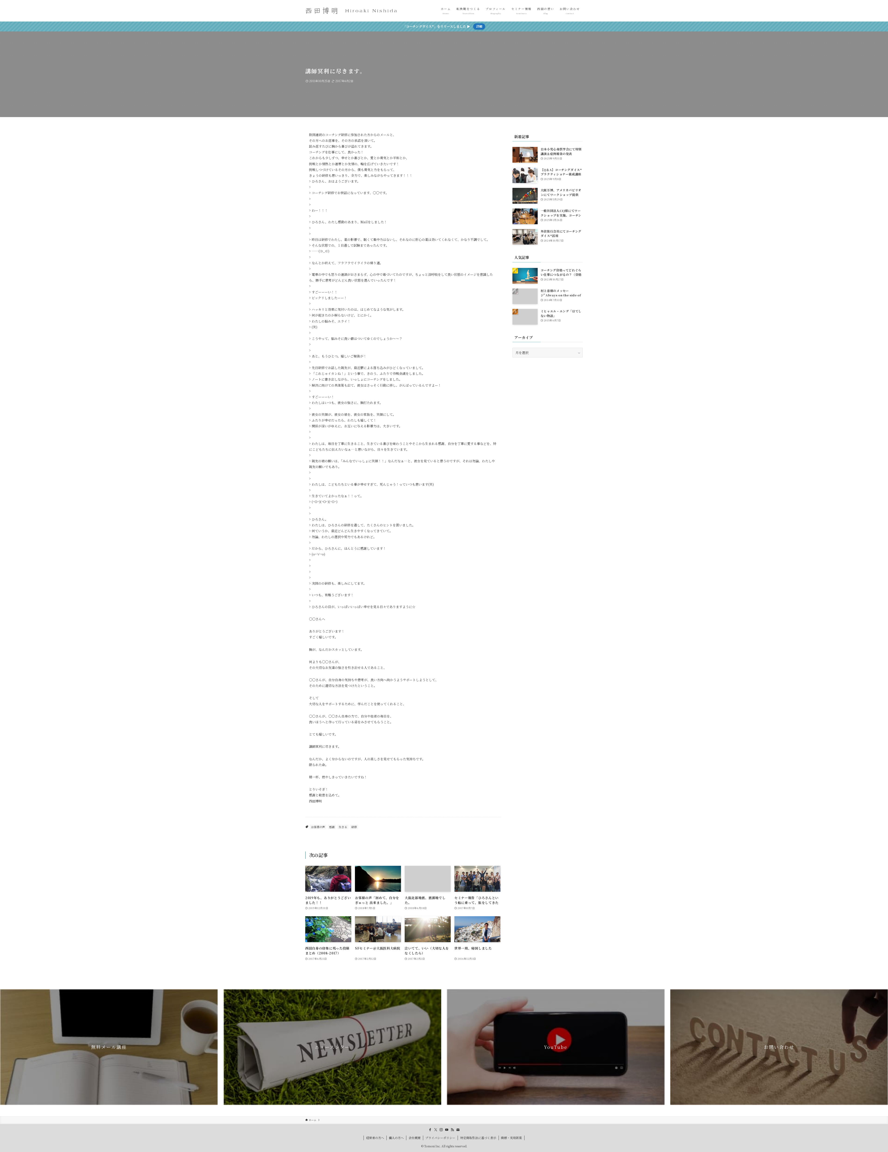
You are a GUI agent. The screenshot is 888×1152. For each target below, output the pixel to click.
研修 (354, 827)
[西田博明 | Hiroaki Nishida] (351, 11)
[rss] (452, 1130)
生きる (343, 827)
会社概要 (415, 1138)
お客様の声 (318, 827)
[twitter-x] (436, 1130)
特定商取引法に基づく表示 (478, 1138)
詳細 (479, 26)
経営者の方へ (375, 1138)
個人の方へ (396, 1138)
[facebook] (430, 1130)
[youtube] (447, 1130)
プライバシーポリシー (440, 1138)
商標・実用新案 (511, 1138)
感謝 (332, 827)
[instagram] (441, 1130)
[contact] (458, 1130)
